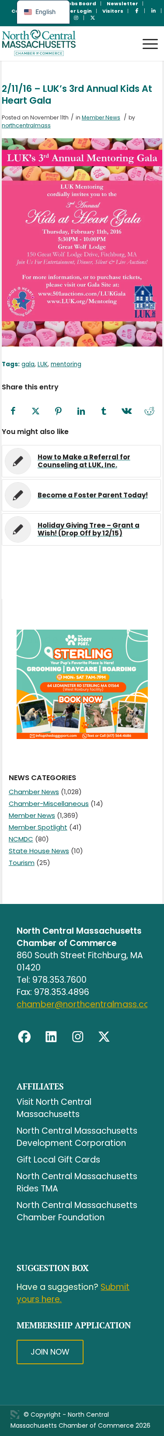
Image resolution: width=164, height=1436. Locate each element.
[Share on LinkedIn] (81, 411)
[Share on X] (35, 411)
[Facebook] (24, 1037)
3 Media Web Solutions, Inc (14, 1414)
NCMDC (21, 839)
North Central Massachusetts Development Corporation (77, 1137)
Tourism (22, 862)
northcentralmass (26, 125)
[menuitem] (80, 3)
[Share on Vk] (126, 411)
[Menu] (146, 36)
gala (28, 364)
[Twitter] (104, 1037)
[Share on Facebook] (13, 411)
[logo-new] (66, 43)
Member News (101, 117)
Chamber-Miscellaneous (49, 803)
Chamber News (34, 791)
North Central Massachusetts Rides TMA (77, 1182)
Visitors (112, 10)
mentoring (66, 364)
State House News (39, 850)
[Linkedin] (51, 1037)
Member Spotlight (38, 827)
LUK (43, 364)
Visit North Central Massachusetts (54, 1108)
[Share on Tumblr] (104, 411)
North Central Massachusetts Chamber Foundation (77, 1211)
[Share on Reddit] (149, 411)
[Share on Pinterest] (58, 411)
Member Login (72, 10)
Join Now (50, 1351)
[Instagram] (78, 1037)
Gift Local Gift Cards (58, 1160)
